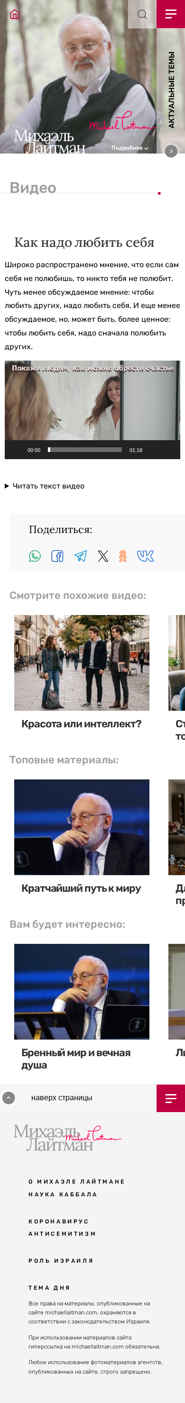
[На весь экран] (168, 449)
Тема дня (49, 1288)
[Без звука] (152, 449)
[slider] (85, 449)
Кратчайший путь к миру (81, 888)
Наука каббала (63, 1194)
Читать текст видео (48, 485)
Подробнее (127, 148)
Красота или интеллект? (81, 723)
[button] (148, 147)
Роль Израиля (61, 1261)
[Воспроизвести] (17, 449)
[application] (92, 410)
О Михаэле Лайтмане (77, 1181)
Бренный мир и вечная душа (75, 1058)
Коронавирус (59, 1221)
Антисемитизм (62, 1234)
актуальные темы (171, 90)
